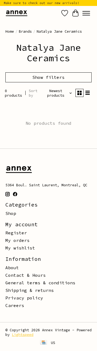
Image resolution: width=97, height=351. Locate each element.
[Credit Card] (43, 343)
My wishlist (20, 248)
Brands (25, 31)
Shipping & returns (29, 290)
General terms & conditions (40, 282)
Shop (10, 213)
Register (16, 232)
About (12, 267)
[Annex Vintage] (16, 13)
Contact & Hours (25, 275)
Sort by (33, 93)
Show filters (48, 77)
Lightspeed (22, 334)
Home (9, 31)
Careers (14, 305)
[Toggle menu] (86, 13)
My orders (17, 240)
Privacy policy (24, 298)
